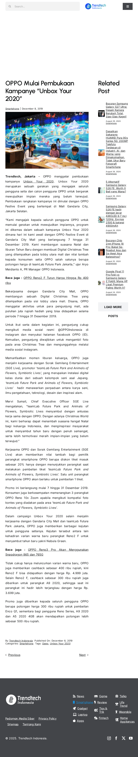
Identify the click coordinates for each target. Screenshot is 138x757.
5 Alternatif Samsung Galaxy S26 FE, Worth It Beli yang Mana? (116, 186)
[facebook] (116, 738)
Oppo (45, 643)
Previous (14, 655)
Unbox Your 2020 (38, 181)
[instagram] (109, 738)
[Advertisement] (69, 39)
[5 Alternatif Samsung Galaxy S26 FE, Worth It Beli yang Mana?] (101, 189)
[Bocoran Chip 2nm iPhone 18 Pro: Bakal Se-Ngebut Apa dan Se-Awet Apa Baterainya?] (101, 251)
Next (82, 655)
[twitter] (123, 738)
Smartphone (12, 108)
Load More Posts (113, 308)
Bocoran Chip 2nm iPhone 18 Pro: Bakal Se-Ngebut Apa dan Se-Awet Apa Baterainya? (116, 248)
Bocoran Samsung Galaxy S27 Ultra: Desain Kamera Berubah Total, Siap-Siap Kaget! (117, 110)
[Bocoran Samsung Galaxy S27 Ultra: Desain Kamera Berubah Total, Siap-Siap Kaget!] (101, 112)
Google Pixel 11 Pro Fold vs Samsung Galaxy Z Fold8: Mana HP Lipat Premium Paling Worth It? (117, 279)
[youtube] (131, 738)
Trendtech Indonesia (21, 640)
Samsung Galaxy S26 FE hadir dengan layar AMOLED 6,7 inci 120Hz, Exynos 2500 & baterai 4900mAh (116, 216)
